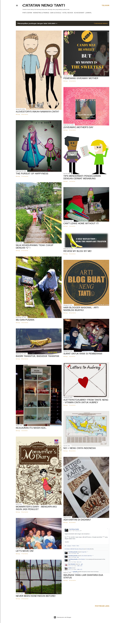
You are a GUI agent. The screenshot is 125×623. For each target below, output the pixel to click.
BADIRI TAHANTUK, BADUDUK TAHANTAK (37, 356)
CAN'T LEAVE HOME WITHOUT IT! (81, 223)
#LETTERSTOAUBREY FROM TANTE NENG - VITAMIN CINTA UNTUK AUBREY (85, 401)
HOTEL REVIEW (67, 13)
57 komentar (24, 250)
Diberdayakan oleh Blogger (64, 617)
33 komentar (72, 580)
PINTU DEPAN (27, 13)
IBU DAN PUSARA (25, 320)
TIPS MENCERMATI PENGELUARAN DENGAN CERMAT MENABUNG (82, 177)
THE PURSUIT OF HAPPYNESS (32, 173)
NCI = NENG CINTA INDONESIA (79, 448)
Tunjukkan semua (101, 23)
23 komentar (72, 81)
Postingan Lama (102, 606)
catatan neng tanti (43, 5)
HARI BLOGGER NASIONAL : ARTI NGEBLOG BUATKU (81, 308)
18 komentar (24, 359)
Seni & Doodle (55, 13)
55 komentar (24, 114)
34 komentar (24, 176)
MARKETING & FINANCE (41, 13)
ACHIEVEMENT (79, 13)
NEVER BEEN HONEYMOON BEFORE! (36, 596)
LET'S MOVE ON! (24, 551)
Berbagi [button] (18, 114)
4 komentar (72, 226)
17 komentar (24, 553)
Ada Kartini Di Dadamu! (77, 519)
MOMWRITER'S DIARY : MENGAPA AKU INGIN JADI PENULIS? (36, 507)
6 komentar (72, 356)
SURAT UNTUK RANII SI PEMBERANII (82, 353)
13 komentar (72, 253)
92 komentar (72, 130)
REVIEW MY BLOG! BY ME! (77, 251)
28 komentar (72, 313)
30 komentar (24, 598)
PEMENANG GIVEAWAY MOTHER (80, 78)
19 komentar (72, 405)
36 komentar (24, 322)
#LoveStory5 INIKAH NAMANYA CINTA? (37, 111)
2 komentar (72, 181)
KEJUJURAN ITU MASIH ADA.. (31, 428)
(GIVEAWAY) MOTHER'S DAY (78, 127)
